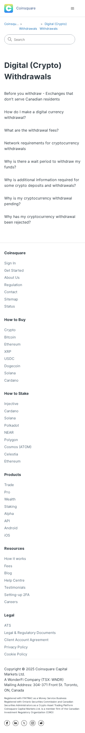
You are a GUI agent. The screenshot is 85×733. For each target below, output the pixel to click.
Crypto (10, 330)
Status (9, 306)
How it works (15, 558)
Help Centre (14, 580)
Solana (10, 373)
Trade (9, 485)
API (7, 521)
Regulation (13, 285)
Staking (10, 506)
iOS (7, 535)
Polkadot (11, 425)
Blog (8, 573)
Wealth (10, 499)
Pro (7, 492)
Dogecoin (12, 366)
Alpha (9, 513)
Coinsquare (12, 24)
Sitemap (11, 299)
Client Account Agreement (26, 639)
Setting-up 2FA (17, 594)
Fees (8, 566)
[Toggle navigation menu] (72, 8)
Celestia (11, 454)
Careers (11, 602)
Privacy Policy (16, 647)
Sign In (10, 263)
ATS (7, 625)
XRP (7, 351)
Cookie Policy (15, 654)
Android (10, 528)
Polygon (11, 439)
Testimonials (15, 587)
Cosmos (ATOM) (17, 447)
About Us (12, 277)
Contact (10, 292)
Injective (11, 403)
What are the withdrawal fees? (31, 130)
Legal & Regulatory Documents (30, 632)
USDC (9, 358)
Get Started (14, 270)
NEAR (9, 432)
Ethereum (12, 344)
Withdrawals (28, 28)
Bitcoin (10, 337)
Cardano (11, 380)
